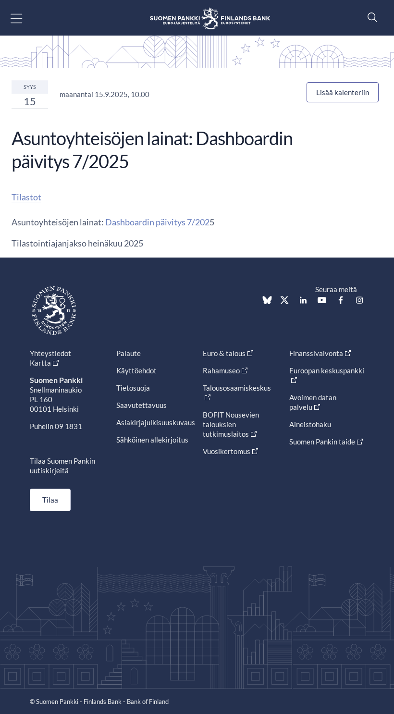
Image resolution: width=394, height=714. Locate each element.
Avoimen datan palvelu (312, 402)
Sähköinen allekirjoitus (152, 439)
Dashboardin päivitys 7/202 (157, 222)
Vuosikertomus (226, 451)
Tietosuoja (133, 387)
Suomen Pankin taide (322, 441)
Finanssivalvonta (316, 353)
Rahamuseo (221, 370)
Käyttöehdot (136, 370)
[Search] (370, 17)
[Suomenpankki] (210, 18)
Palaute (128, 353)
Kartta (40, 362)
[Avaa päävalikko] (25, 18)
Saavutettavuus (141, 405)
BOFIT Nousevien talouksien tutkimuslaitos (231, 424)
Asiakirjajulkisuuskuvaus (155, 422)
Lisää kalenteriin (342, 92)
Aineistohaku (310, 424)
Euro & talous (224, 353)
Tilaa (50, 499)
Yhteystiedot (50, 353)
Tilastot (26, 197)
